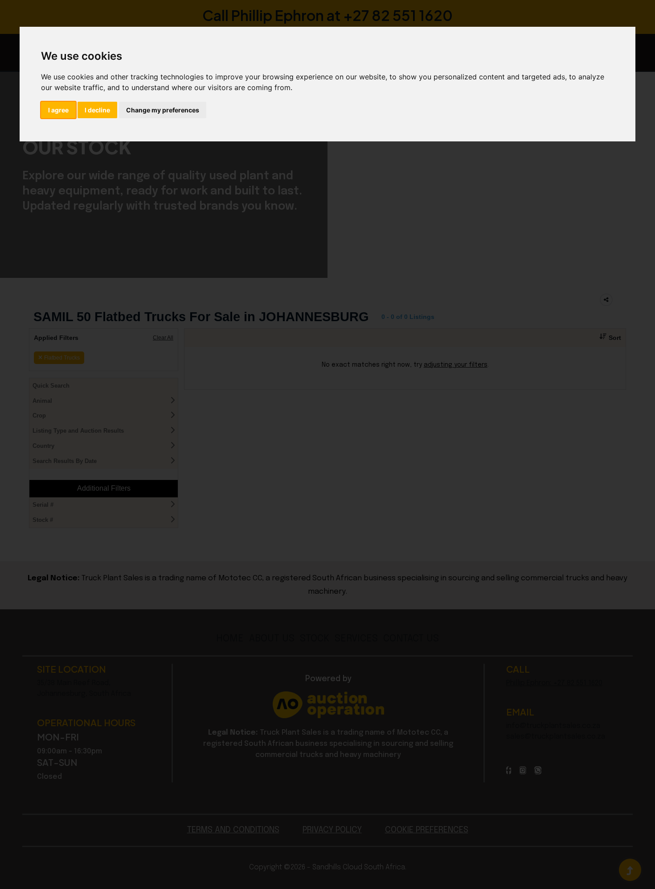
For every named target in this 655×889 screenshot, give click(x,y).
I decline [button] (97, 110)
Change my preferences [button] (162, 110)
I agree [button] (58, 110)
